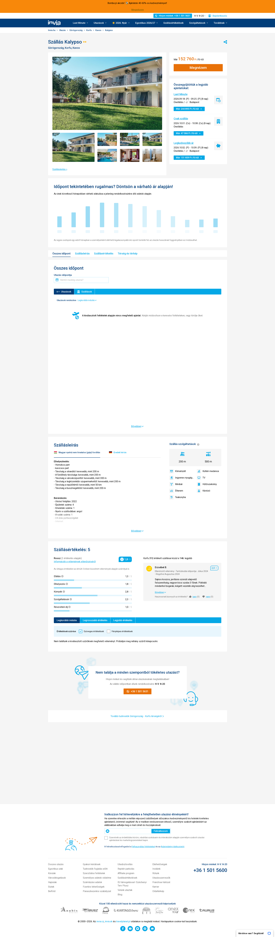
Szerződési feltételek (94, 873)
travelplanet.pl (123, 921)
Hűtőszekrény (210, 484)
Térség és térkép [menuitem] (127, 253)
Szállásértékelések (173, 23)
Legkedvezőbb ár (184, 142)
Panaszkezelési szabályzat (97, 891)
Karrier (155, 886)
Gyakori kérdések (91, 864)
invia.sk (108, 921)
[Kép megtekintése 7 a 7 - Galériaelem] (152, 155)
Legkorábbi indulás (67, 620)
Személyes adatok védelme (97, 877)
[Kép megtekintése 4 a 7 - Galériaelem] (152, 139)
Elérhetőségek (159, 864)
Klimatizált (180, 471)
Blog (120, 894)
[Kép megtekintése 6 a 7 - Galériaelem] (130, 155)
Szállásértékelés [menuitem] (103, 253)
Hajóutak (52, 882)
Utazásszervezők (161, 877)
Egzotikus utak (55, 868)
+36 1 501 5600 (210, 870)
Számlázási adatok (92, 882)
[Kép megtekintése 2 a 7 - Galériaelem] (107, 139)
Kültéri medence (211, 471)
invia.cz (100, 921)
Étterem (179, 490)
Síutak (51, 886)
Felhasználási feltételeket (143, 846)
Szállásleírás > (59, 169)
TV (204, 477)
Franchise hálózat (161, 882)
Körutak (52, 873)
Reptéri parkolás (126, 868)
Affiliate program (126, 873)
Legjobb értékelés (122, 620)
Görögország (76, 30)
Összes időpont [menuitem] (61, 253)
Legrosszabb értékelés (95, 620)
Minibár (179, 484)
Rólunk (155, 873)
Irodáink (156, 868)
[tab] (77, 453)
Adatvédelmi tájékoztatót (172, 846)
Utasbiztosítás (125, 864)
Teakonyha (180, 497)
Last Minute (181, 94)
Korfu (89, 30)
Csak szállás (181, 118)
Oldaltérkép (158, 891)
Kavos (98, 30)
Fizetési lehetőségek (94, 886)
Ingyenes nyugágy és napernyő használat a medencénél (184, 477)
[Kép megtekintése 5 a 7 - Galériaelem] (107, 155)
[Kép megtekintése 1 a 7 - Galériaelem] (73, 147)
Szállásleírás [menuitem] (82, 253)
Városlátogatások (57, 877)
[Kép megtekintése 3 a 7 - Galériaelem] (130, 139)
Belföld (51, 891)
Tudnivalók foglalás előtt (95, 868)
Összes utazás (56, 864)
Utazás (62, 30)
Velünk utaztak (125, 890)
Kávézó (206, 490)
